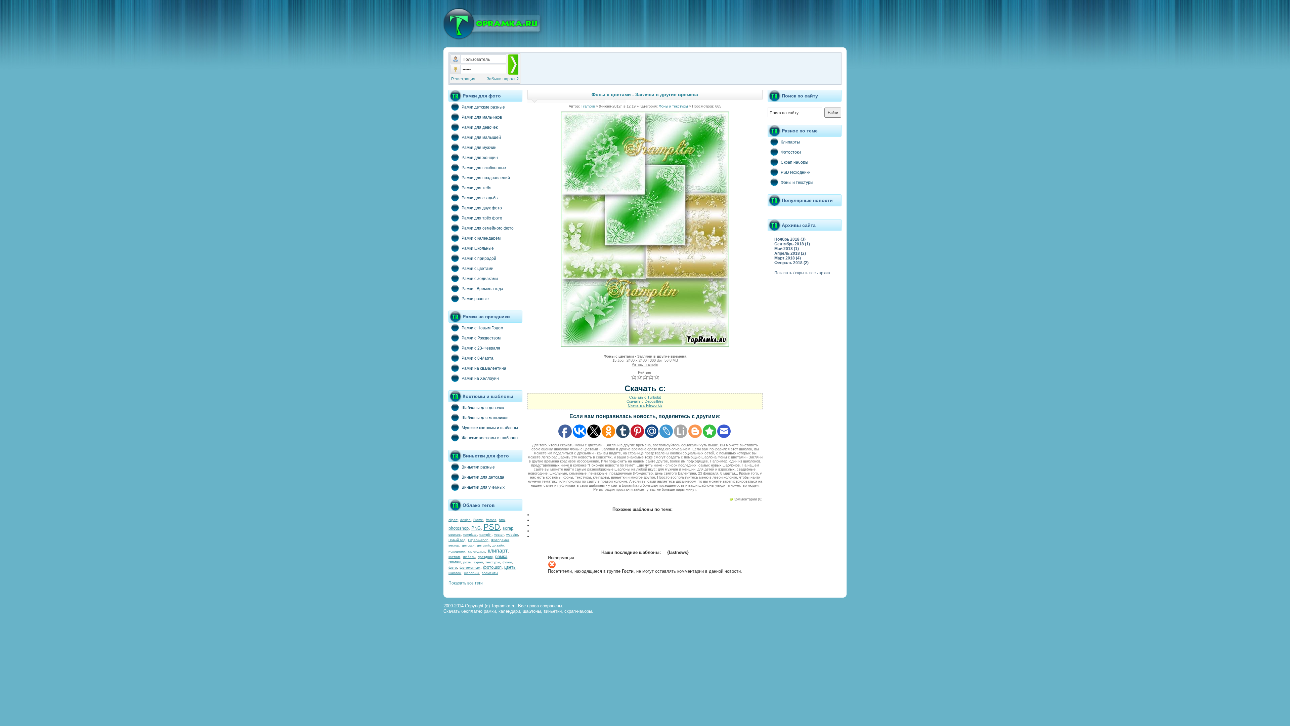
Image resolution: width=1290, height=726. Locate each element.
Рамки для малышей (481, 137)
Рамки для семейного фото (488, 228)
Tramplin (588, 106)
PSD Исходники (796, 172)
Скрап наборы (794, 162)
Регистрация (463, 79)
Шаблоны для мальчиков (485, 417)
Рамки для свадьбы (480, 198)
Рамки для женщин (480, 157)
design (465, 520)
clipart (453, 520)
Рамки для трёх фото (482, 218)
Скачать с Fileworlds (645, 405)
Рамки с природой (479, 258)
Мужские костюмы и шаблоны (490, 428)
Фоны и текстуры (673, 106)
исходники (456, 551)
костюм (454, 557)
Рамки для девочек (480, 127)
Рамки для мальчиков (482, 117)
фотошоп (492, 567)
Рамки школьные (478, 248)
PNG (476, 528)
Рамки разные (475, 298)
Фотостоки (791, 152)
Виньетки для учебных (483, 487)
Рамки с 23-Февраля (481, 348)
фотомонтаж (470, 567)
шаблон (454, 573)
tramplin (485, 534)
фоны (507, 562)
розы (467, 562)
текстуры (492, 562)
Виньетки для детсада (483, 477)
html (502, 520)
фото (452, 567)
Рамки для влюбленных (484, 167)
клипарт (498, 551)
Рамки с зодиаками (480, 278)
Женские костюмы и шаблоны (490, 438)
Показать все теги (465, 583)
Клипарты (790, 142)
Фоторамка (500, 540)
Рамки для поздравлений (486, 177)
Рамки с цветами (477, 268)
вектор (453, 545)
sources (454, 534)
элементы (490, 573)
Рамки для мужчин (479, 147)
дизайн (498, 545)
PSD (491, 526)
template (470, 534)
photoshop (458, 528)
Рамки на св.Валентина (484, 368)
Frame (478, 520)
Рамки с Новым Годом (482, 328)
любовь (469, 557)
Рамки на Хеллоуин (480, 378)
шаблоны (471, 573)
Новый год (456, 540)
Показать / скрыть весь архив (802, 273)
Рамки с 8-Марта (477, 358)
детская (468, 545)
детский (483, 545)
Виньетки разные (478, 467)
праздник (485, 557)
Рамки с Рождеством (481, 338)
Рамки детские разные (483, 107)
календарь (476, 551)
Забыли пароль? (503, 79)
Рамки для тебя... (478, 188)
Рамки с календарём (481, 238)
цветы (510, 567)
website (512, 534)
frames (491, 520)
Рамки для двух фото (482, 208)
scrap (508, 528)
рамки (454, 561)
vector (499, 534)
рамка (501, 556)
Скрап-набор (478, 540)
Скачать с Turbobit (645, 397)
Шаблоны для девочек (483, 407)
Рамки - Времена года (482, 288)
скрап (478, 562)
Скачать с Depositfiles (645, 401)
